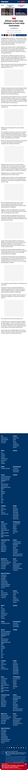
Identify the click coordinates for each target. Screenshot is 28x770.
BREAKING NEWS (5, 764)
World (2, 450)
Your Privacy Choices (11, 752)
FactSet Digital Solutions (17, 762)
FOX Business (16, 522)
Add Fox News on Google (21, 35)
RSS (19, 748)
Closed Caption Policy (20, 752)
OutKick (15, 475)
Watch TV (22, 1)
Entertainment (17, 466)
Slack (16, 748)
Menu (26, 1)
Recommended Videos (10, 6)
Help (25, 752)
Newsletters (21, 748)
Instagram (7, 748)
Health (15, 506)
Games (15, 540)
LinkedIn (14, 748)
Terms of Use (7, 751)
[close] (25, 764)
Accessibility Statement (14, 753)
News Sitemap (22, 753)
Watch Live (4, 558)
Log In (19, 1)
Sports (3, 475)
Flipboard (9, 35)
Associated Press (14, 28)
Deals (2, 522)
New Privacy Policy (14, 751)
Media (2, 466)
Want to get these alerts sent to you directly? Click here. (12, 768)
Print (12, 35)
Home (2, 5)
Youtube (9, 748)
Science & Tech (5, 540)
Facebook (2, 35)
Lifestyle (3, 506)
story (14, 18)
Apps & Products (5, 573)
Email (14, 35)
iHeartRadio (26, 748)
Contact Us (7, 753)
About (14, 558)
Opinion (15, 450)
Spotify (23, 748)
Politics (15, 436)
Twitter (5, 35)
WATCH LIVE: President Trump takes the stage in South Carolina (13, 766)
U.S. (2, 436)
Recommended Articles (21, 6)
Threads (7, 35)
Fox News (4, 1)
